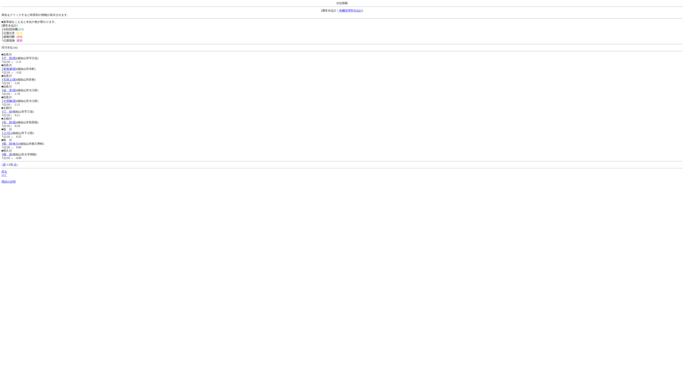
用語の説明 (8, 181)
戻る (4, 171)
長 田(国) (10, 122)
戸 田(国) (10, 58)
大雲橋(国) (10, 100)
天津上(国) (10, 79)
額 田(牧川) (11, 143)
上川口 (7, 133)
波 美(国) (10, 90)
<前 (3, 164)
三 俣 (7, 111)
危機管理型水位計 (350, 10)
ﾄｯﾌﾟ (4, 175)
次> (16, 164)
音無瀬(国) (10, 68)
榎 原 (7, 154)
